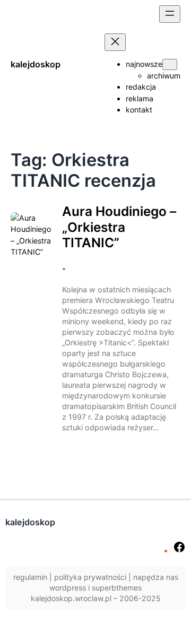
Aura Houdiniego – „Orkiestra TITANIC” (119, 227)
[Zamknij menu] (115, 42)
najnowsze (144, 63)
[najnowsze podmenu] (169, 64)
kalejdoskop (35, 64)
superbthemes (117, 587)
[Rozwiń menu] (169, 14)
